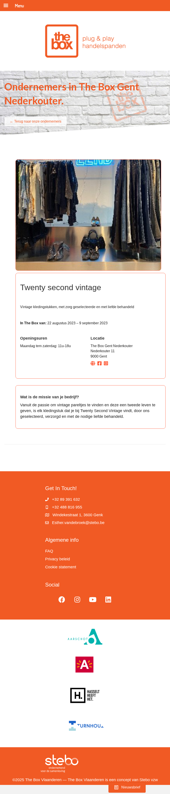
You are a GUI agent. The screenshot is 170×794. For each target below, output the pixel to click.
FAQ (49, 551)
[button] (61, 599)
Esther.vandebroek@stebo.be (78, 522)
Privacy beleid (57, 559)
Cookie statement (60, 567)
